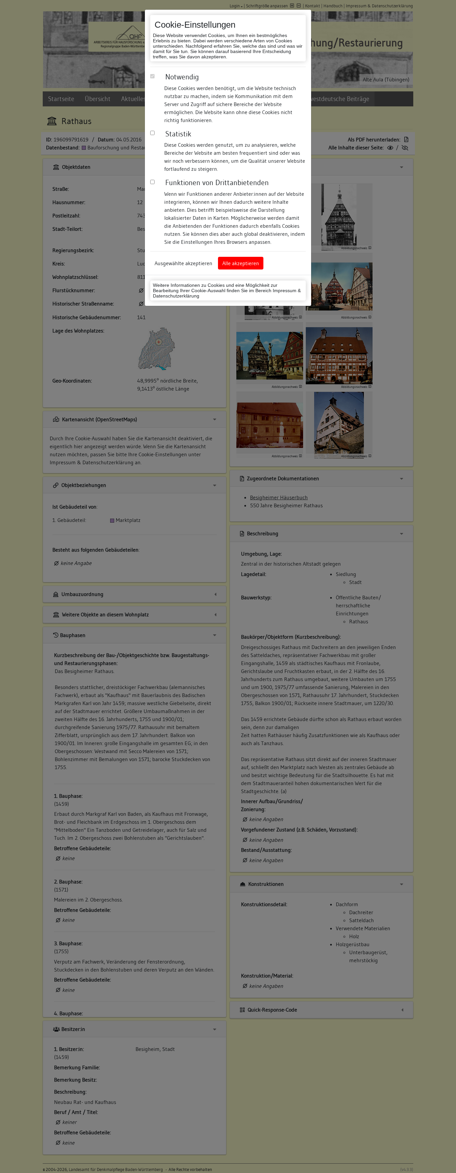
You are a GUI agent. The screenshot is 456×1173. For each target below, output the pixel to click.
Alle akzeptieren (240, 263)
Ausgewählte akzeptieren (183, 263)
